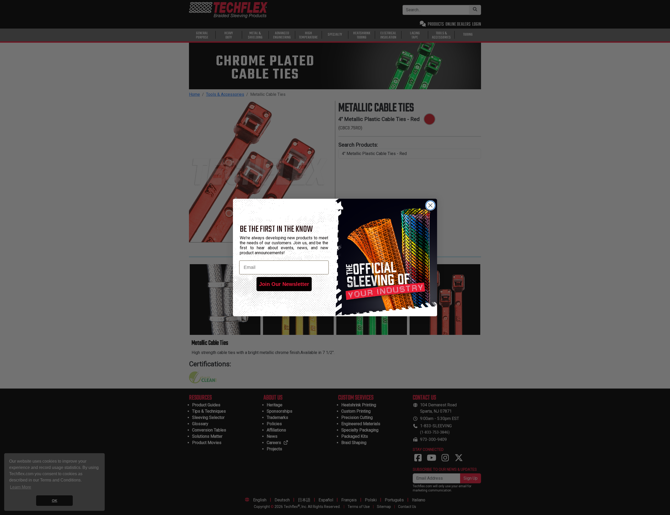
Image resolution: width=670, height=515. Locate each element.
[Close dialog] (430, 205)
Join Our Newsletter (284, 284)
